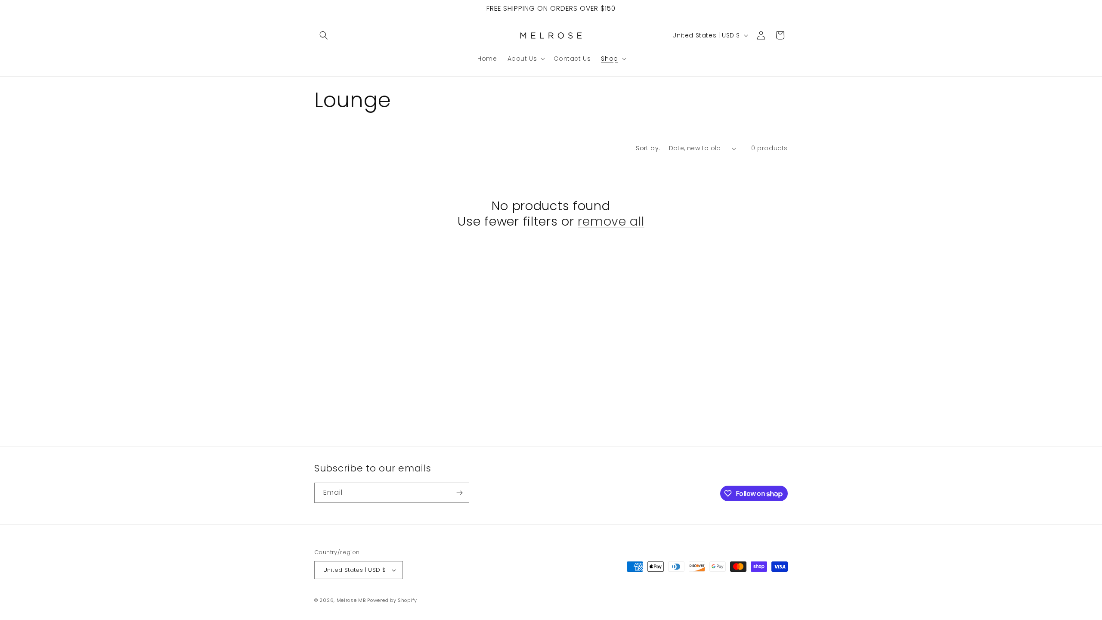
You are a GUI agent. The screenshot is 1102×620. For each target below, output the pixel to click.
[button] (323, 35)
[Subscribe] (459, 493)
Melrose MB (351, 600)
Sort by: (648, 148)
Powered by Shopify (392, 600)
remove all (611, 221)
